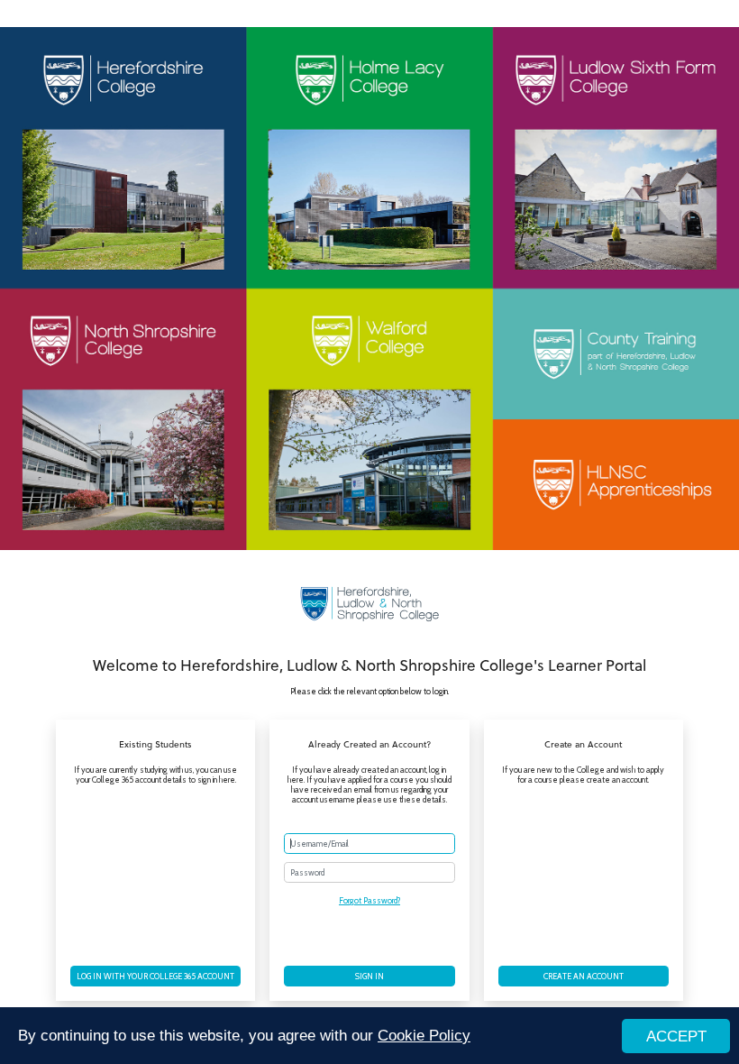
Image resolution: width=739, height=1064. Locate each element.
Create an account (583, 976)
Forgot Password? (369, 900)
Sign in (369, 976)
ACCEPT (676, 1036)
